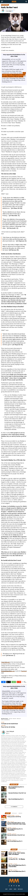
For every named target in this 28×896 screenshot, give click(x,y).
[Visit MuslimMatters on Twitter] (12, 886)
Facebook (24, 671)
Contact (10, 889)
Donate (15, 889)
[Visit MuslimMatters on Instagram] (16, 886)
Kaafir (14, 718)
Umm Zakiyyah (9, 11)
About (6, 889)
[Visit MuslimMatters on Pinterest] (14, 886)
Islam (10, 718)
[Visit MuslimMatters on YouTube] (19, 886)
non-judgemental (6, 719)
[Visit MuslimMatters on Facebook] (9, 886)
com (8, 671)
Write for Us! (20, 889)
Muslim (19, 718)
